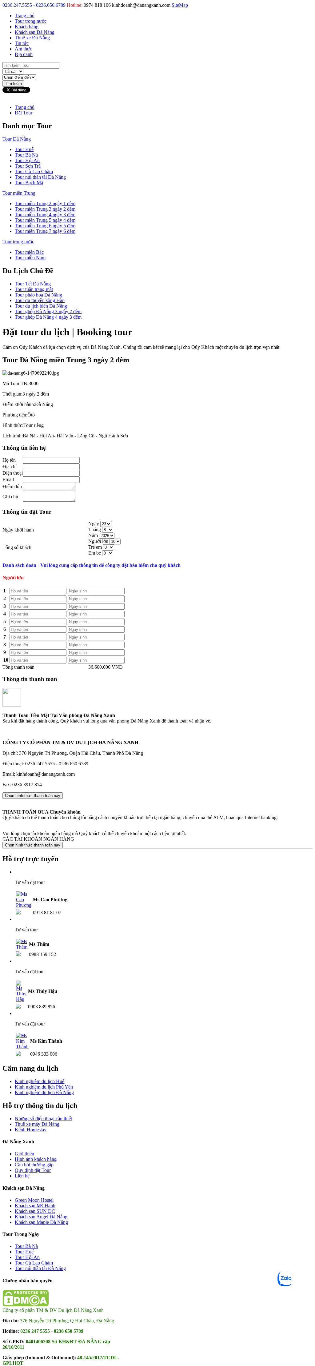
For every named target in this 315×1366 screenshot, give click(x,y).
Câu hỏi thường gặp (34, 1164)
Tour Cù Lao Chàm (34, 171)
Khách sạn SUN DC (35, 1211)
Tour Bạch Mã (29, 182)
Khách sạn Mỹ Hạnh (35, 1205)
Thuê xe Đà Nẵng (32, 37)
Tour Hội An (27, 160)
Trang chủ (24, 15)
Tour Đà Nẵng (16, 138)
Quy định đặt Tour (33, 1170)
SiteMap (180, 5)
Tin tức (22, 43)
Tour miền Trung (18, 193)
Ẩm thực (23, 48)
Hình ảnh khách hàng (36, 1159)
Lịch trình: (12, 435)
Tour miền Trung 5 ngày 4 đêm (45, 220)
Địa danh (24, 54)
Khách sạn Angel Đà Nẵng (41, 1216)
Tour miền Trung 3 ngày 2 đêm (45, 209)
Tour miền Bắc (29, 252)
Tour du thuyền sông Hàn (40, 300)
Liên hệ (22, 1175)
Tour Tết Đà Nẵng (33, 283)
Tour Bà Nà (26, 154)
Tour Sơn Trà (28, 166)
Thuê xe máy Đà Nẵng (37, 1124)
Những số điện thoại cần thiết (43, 1118)
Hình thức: (12, 425)
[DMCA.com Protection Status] (25, 1304)
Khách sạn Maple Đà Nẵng (41, 1222)
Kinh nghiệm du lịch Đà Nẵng (44, 1092)
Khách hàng (26, 26)
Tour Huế (24, 149)
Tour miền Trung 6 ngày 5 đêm (45, 225)
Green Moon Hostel (34, 1200)
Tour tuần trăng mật (34, 289)
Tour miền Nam (30, 257)
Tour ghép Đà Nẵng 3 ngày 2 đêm (48, 311)
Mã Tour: (11, 383)
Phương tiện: (14, 414)
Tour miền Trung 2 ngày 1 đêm (45, 203)
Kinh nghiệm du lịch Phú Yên (44, 1086)
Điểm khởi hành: (18, 404)
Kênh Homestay (30, 1129)
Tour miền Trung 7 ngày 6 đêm (45, 231)
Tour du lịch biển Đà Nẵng (41, 306)
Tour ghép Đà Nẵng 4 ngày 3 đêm (48, 317)
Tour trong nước (30, 21)
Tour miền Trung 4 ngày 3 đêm (45, 214)
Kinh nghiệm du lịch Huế (39, 1081)
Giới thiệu (24, 1153)
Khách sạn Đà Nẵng (34, 32)
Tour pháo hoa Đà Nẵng (38, 294)
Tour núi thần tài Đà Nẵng (40, 177)
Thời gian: (12, 393)
